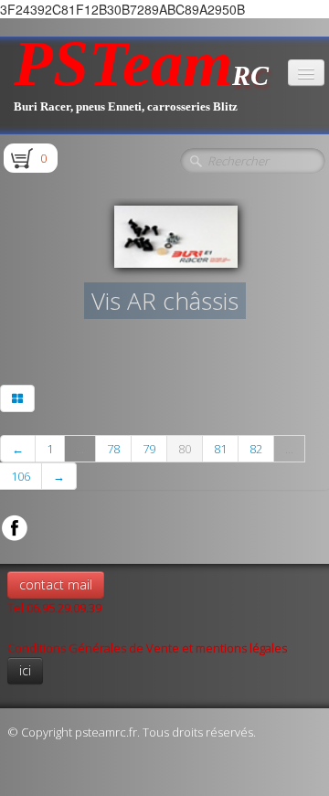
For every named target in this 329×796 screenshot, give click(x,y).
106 (20, 476)
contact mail (55, 584)
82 (255, 448)
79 (149, 448)
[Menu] (306, 72)
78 (113, 448)
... (80, 448)
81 (220, 448)
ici (25, 670)
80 (184, 448)
